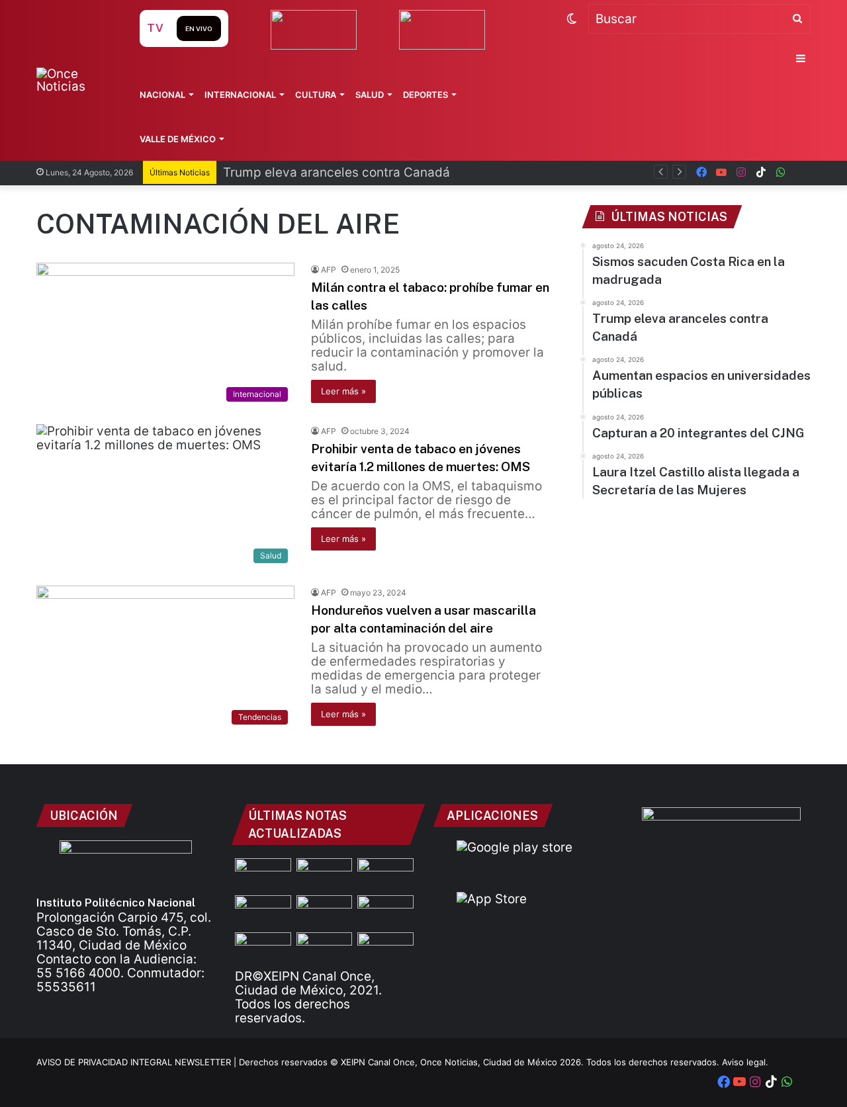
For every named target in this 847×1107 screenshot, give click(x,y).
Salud (369, 94)
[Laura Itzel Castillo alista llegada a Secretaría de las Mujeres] (324, 874)
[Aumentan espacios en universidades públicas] (385, 911)
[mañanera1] (263, 911)
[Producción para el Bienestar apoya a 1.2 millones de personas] (385, 948)
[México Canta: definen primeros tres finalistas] (263, 948)
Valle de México (178, 139)
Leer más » (343, 391)
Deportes (425, 94)
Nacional (162, 94)
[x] (801, 172)
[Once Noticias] (75, 80)
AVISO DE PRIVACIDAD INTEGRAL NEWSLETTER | (137, 1062)
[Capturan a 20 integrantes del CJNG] (324, 911)
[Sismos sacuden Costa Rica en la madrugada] (263, 874)
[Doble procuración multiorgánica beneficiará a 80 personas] (324, 948)
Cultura (315, 94)
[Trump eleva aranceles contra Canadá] (385, 874)
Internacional (240, 94)
